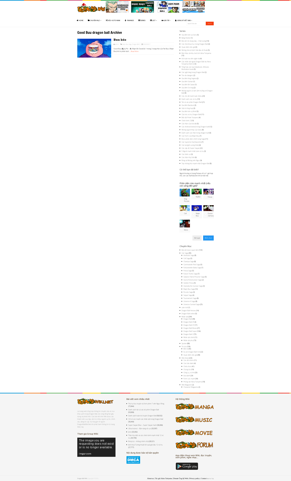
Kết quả (197, 238)
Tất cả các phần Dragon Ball (192, 102)
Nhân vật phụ (188, 340)
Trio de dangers (187, 75)
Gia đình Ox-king (187, 88)
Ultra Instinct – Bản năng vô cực (139, 428)
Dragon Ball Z (136, 44)
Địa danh (186, 375)
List (154, 20)
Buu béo (120, 40)
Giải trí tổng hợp (187, 108)
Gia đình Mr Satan (188, 84)
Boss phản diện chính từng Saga (193, 139)
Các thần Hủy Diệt (188, 157)
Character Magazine (190, 387)
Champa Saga (188, 261)
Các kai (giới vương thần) (190, 145)
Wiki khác (185, 358)
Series (143, 20)
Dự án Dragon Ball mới (191, 352)
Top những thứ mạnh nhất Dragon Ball (195, 163)
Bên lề (185, 349)
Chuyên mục (95, 20)
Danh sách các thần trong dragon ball (195, 133)
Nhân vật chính (188, 337)
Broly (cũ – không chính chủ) (138, 441)
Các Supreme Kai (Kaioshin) (191, 142)
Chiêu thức (187, 366)
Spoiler (184, 343)
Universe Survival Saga (191, 304)
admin (117, 44)
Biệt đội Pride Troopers (190, 117)
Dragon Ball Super (190, 331)
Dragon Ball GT (188, 325)
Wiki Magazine (187, 385)
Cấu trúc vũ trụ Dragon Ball (191, 114)
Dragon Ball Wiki (82, 478)
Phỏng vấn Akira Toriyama (192, 382)
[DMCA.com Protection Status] (133, 463)
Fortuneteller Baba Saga (192, 268)
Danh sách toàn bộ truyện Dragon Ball (142, 416)
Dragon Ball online (188, 313)
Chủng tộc (187, 369)
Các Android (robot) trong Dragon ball (195, 127)
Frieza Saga (187, 271)
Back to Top (210, 479)
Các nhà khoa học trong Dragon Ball (195, 44)
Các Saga (185, 253)
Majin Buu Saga (127, 44)
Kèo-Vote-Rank (114, 20)
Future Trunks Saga (190, 274)
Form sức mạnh (189, 379)
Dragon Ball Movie (190, 328)
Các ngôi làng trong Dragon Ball (193, 72)
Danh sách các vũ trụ (189, 99)
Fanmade (130, 20)
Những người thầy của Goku (192, 130)
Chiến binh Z (186, 120)
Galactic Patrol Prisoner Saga (193, 277)
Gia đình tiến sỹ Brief (189, 111)
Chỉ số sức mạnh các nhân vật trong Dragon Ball (145, 419)
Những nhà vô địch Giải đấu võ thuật (195, 50)
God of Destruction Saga (192, 280)
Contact (204, 478)
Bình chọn (208, 238)
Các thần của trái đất (189, 124)
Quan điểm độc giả (188, 47)
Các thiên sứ (186, 154)
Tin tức (184, 346)
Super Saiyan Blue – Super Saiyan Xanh (142, 425)
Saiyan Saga (187, 295)
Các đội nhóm (188, 360)
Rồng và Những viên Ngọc (191, 160)
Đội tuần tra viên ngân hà (191, 58)
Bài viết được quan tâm (190, 250)
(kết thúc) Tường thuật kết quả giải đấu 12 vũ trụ (145, 445)
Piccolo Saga (188, 292)
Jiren (129, 432)
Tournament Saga (189, 298)
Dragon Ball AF (188, 322)
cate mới (185, 307)
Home (81, 20)
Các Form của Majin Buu (190, 136)
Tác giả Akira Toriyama (163, 478)
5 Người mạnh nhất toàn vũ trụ (193, 151)
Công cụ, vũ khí (188, 372)
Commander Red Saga (191, 264)
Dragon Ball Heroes (189, 310)
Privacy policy (194, 478)
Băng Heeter (186, 38)
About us (150, 478)
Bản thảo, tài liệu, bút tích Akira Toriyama (196, 53)
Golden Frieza (188, 283)
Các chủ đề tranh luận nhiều (192, 96)
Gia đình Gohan (187, 81)
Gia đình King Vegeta (189, 78)
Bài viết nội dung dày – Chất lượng (194, 41)
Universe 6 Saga (189, 301)
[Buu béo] (94, 48)
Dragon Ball (187, 319)
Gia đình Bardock (188, 105)
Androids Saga (188, 255)
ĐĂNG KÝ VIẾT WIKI (184, 20)
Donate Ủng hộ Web (180, 478)
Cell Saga (186, 258)
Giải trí (166, 20)
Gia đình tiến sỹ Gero (189, 35)
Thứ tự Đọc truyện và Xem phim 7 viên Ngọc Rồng (146, 404)
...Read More (134, 51)
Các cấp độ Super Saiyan (190, 148)
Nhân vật (185, 317)
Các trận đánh (188, 363)
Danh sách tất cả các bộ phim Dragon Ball (143, 410)
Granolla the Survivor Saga (193, 286)
